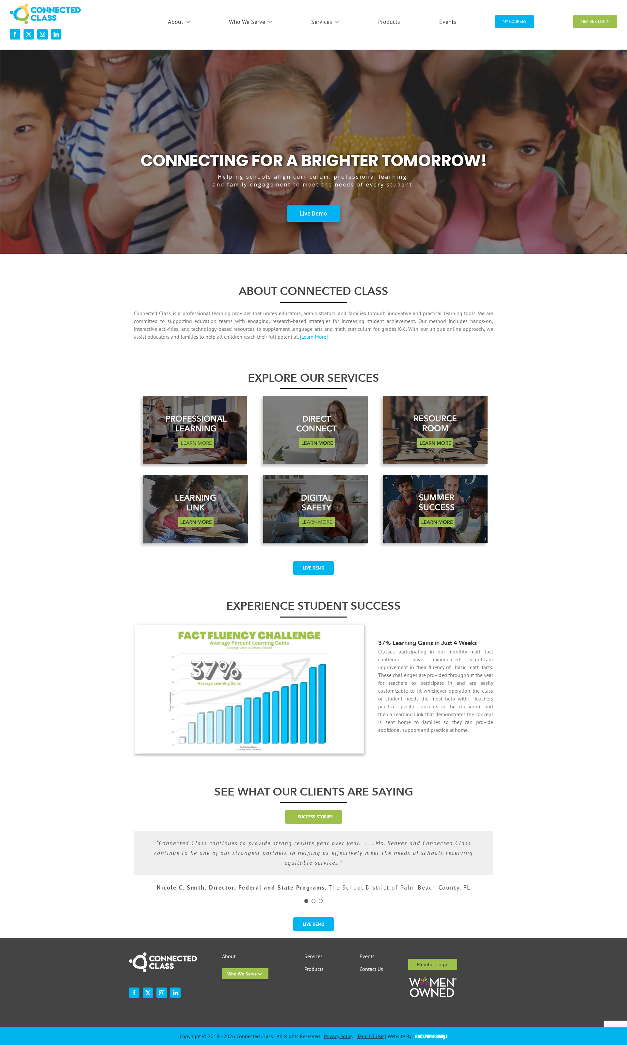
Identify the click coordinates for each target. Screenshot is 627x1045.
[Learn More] (314, 336)
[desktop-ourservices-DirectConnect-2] (313, 398)
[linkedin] (56, 34)
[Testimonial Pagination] (306, 901)
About (228, 956)
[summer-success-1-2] (433, 477)
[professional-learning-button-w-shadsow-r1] (193, 398)
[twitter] (29, 34)
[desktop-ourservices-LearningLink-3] (193, 477)
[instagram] (42, 34)
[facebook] (15, 34)
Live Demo (313, 213)
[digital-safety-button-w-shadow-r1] (313, 477)
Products (314, 969)
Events (367, 956)
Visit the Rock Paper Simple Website (429, 1036)
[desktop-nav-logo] (45, 6)
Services (313, 956)
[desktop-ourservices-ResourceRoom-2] (433, 398)
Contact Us (371, 969)
